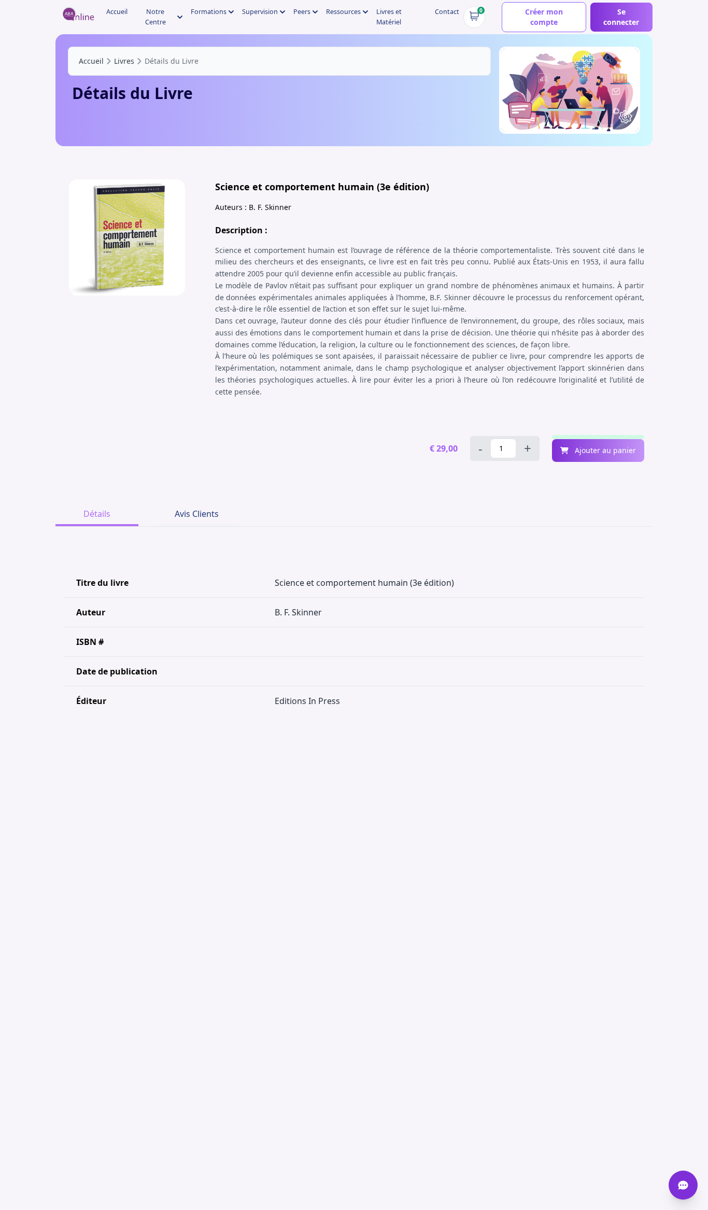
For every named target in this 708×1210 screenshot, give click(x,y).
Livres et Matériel (389, 16)
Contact (447, 11)
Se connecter (621, 17)
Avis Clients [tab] (197, 513)
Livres (124, 61)
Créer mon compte (544, 17)
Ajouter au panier (604, 450)
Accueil (117, 11)
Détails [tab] (96, 513)
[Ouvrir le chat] (683, 1185)
